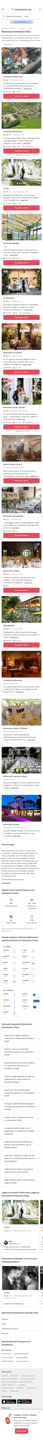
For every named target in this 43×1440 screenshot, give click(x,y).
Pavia (3, 1324)
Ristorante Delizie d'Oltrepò (15, 728)
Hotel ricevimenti (7, 1357)
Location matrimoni (22, 1361)
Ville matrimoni (6, 1354)
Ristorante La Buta (11, 571)
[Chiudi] (40, 1412)
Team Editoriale (31, 1388)
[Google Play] (24, 1403)
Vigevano (5, 1333)
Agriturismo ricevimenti (21, 1354)
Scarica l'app (21, 1431)
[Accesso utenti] (40, 9)
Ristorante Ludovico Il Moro (15, 776)
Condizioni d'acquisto (28, 1376)
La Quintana (8, 298)
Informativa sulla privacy (9, 1379)
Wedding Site (14, 1391)
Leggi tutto (6, 883)
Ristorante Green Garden (14, 407)
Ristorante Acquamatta (13, 516)
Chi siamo (20, 1388)
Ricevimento (6, 1350)
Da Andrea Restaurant (12, 131)
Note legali (14, 1376)
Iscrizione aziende (8, 1388)
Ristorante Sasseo (11, 824)
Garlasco (5, 1319)
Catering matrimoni (22, 1357)
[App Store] (9, 1403)
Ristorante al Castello (12, 353)
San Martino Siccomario (10, 1329)
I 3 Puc (6, 188)
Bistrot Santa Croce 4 (12, 464)
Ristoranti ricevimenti (9, 28)
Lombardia (22, 28)
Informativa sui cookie (27, 1379)
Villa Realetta (9, 625)
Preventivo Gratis (21, 96)
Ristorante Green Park (12, 77)
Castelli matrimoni (7, 1361)
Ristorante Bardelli (11, 243)
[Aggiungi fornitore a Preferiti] (38, 50)
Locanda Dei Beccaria (12, 680)
